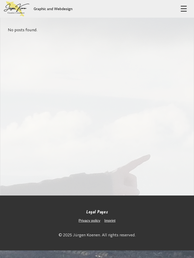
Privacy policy (89, 220)
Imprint (109, 220)
